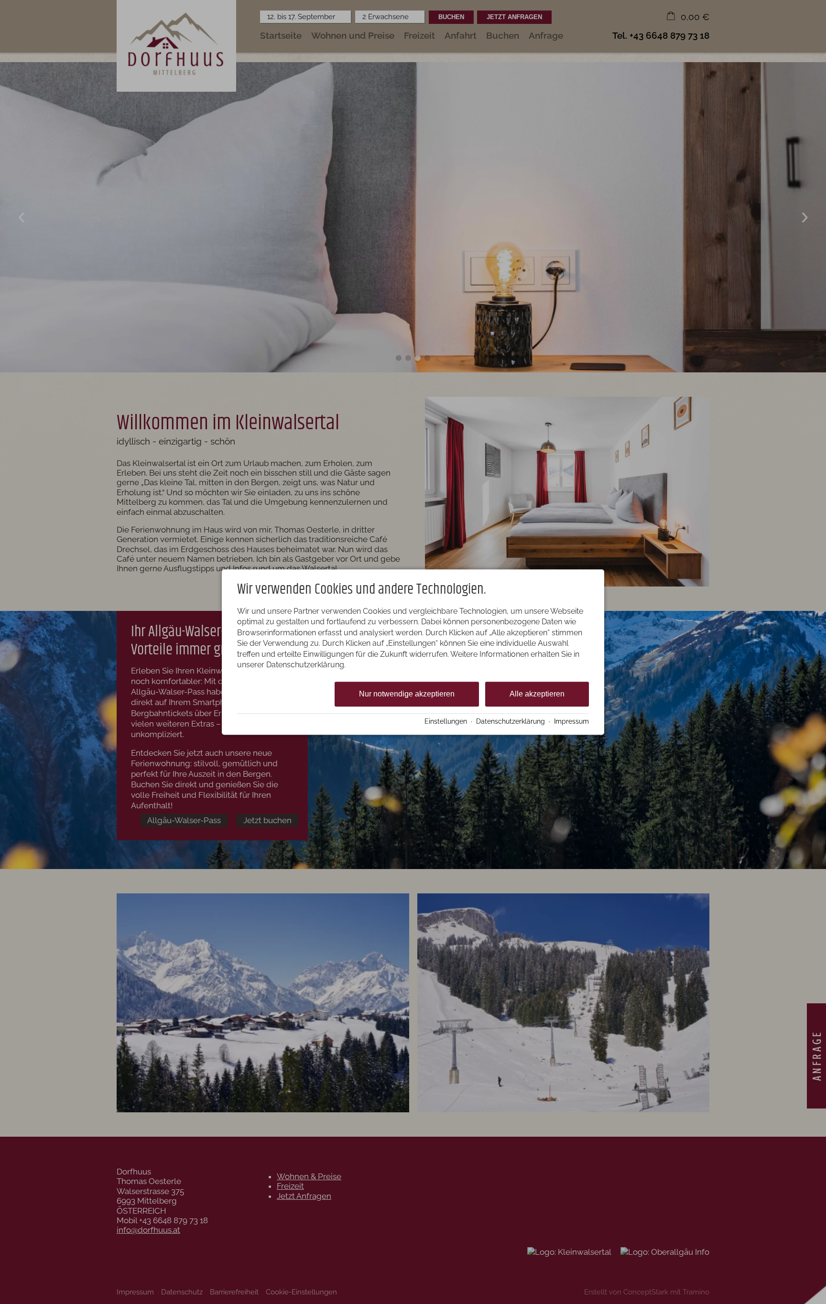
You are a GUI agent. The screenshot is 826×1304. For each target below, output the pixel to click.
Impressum (571, 721)
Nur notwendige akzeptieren (407, 694)
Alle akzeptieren (537, 694)
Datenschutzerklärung (510, 721)
